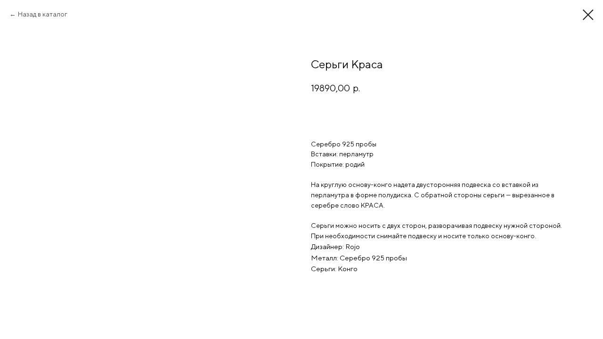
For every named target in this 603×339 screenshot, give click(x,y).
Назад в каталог (42, 14)
